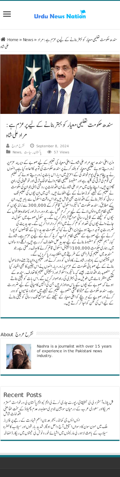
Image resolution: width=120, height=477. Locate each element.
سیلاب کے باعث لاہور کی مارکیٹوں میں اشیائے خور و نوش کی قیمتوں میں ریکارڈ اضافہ (55, 432)
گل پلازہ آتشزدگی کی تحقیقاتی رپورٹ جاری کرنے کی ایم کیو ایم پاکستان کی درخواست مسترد (58, 402)
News (28, 39)
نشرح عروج (18, 146)
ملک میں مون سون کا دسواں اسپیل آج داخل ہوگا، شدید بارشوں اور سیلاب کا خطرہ (55, 426)
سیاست (28, 152)
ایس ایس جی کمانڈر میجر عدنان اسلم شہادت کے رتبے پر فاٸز (41, 420)
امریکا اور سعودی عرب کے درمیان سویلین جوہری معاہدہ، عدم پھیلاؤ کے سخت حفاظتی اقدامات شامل (56, 411)
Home (12, 39)
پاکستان (37, 152)
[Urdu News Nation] (60, 14)
